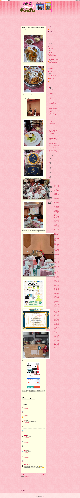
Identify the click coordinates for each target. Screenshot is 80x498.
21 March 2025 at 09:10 (26, 422)
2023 (49, 159)
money (58, 288)
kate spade (58, 265)
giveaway (56, 246)
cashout (55, 213)
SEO (55, 322)
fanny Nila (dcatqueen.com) (27, 464)
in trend (55, 253)
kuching (55, 267)
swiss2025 (58, 334)
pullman (56, 311)
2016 (49, 168)
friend (58, 242)
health (55, 248)
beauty (56, 208)
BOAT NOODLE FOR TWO (52, 69)
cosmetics (55, 218)
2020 (49, 163)
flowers (55, 239)
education (55, 230)
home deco (55, 250)
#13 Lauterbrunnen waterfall (52, 149)
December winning (56, 226)
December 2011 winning (56, 223)
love (58, 272)
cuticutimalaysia (56, 220)
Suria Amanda (25, 455)
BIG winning (56, 208)
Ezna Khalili (25, 435)
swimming (55, 334)
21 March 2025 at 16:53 (26, 447)
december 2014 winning (56, 224)
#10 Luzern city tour (51, 152)
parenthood (55, 304)
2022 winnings (56, 190)
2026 (49, 87)
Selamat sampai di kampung (52, 103)
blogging (55, 210)
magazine (58, 275)
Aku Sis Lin (50, 71)
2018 (49, 166)
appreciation (55, 198)
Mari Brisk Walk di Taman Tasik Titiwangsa (52, 55)
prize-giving (55, 310)
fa (56, 232)
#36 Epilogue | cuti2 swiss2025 (52, 114)
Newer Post (23, 474)
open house (55, 302)
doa (58, 228)
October (51, 92)
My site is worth (50, 43)
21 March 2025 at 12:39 (26, 437)
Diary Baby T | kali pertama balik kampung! (53, 108)
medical (58, 284)
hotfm (54, 251)
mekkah (55, 285)
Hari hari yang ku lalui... (52, 78)
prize (27, 401)
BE (54, 208)
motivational (55, 289)
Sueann (25, 440)
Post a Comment (25, 470)
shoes (58, 327)
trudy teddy (57, 339)
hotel (58, 250)
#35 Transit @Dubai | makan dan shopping (54, 115)
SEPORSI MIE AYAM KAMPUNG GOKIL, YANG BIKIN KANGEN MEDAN (53, 59)
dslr (54, 229)
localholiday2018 (56, 271)
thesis (54, 337)
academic (55, 192)
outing (58, 302)
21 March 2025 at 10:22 (26, 432)
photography (56, 307)
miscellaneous (56, 287)
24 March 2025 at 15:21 (26, 457)
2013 (49, 172)
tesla (57, 336)
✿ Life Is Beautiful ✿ (51, 48)
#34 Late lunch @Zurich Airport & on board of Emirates (53, 117)
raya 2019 (55, 315)
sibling (55, 329)
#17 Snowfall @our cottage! (52, 142)
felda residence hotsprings (56, 237)
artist (54, 202)
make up (55, 276)
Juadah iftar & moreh (51, 110)
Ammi (24, 459)
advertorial (55, 194)
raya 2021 (55, 316)
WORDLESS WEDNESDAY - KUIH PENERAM (53, 72)
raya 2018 (58, 314)
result (58, 319)
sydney (55, 335)
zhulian (57, 347)
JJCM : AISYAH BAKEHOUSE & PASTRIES (52, 76)
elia (58, 230)
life (58, 269)
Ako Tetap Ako (50, 74)
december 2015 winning (56, 225)
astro (56, 202)
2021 (49, 162)
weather (56, 345)
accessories (55, 193)
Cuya (24, 406)
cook (56, 217)
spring (54, 332)
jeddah (58, 257)
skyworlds (55, 330)
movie (58, 289)
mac (57, 273)
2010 (49, 176)
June (50, 97)
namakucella (25, 450)
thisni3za (25, 420)
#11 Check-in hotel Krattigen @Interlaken (54, 151)
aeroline (58, 194)
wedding (58, 345)
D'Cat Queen (50, 58)
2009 (49, 177)
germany (58, 245)
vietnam (55, 343)
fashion (57, 234)
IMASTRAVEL (55, 252)
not (54, 292)
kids (58, 266)
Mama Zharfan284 (51, 29)
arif (56, 201)
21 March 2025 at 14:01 (26, 442)
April (50, 99)
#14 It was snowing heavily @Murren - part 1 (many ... (53, 147)
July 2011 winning (56, 259)
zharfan (55, 347)
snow (56, 331)
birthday (55, 209)
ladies (58, 267)
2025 (49, 88)
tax (56, 336)
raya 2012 (58, 312)
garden (55, 244)
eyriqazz (55, 232)
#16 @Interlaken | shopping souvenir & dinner (53, 143)
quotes (58, 311)
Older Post (44, 474)
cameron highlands (56, 212)
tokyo (56, 337)
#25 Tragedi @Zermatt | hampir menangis (54, 131)
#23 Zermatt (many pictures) (52, 134)
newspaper (55, 291)
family (55, 233)
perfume (58, 306)
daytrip (55, 221)
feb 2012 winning (56, 235)
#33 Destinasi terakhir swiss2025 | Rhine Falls (54, 119)
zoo (58, 347)
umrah (55, 341)
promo (58, 310)
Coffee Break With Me (51, 54)
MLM (54, 288)
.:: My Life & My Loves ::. (52, 81)
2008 (49, 178)
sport (58, 331)
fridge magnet (55, 242)
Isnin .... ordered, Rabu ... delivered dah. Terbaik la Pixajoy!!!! (53, 49)
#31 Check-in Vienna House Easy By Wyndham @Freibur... (53, 123)
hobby (55, 249)
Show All (58, 83)
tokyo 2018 (58, 337)
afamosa (55, 195)
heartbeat (58, 248)
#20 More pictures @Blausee (52, 138)
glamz (58, 246)
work (28, 401)
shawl (56, 327)
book (57, 210)
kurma (57, 267)
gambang (58, 243)
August (50, 94)
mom (56, 288)
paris (54, 305)
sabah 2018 (57, 320)
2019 (49, 164)
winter (55, 346)
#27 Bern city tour (51, 129)
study (58, 333)
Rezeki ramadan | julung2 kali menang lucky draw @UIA (53, 113)
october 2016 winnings (56, 301)
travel (58, 338)
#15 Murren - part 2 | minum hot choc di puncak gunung (54, 145)
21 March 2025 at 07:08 (26, 408)
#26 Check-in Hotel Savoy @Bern (53, 130)
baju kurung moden (57, 207)
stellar (58, 332)
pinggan (58, 308)
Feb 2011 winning (56, 235)
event (24, 401)
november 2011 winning (56, 295)
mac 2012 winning (56, 274)
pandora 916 (55, 303)
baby (54, 206)
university (58, 341)
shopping (58, 328)
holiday (58, 249)
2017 (49, 167)
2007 (49, 180)
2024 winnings (57, 191)
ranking (55, 312)
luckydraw (55, 273)
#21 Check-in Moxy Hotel (52, 137)
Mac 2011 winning (56, 273)
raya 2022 (58, 316)
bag (54, 207)
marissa (57, 279)
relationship (55, 318)
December (51, 89)
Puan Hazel (25, 415)
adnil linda (25, 429)
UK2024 (58, 340)
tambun (55, 336)
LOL (58, 271)
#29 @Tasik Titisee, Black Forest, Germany (53, 126)
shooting (55, 328)
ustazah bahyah (57, 342)
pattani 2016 (55, 306)
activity (58, 193)
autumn (58, 205)
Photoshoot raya (51, 104)
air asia (57, 195)
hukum (58, 251)
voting (58, 343)
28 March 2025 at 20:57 (26, 469)
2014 (49, 171)
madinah (55, 275)
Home (34, 474)
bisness (58, 209)
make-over (58, 276)
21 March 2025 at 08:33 (26, 417)
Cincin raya (50, 111)
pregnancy (55, 309)
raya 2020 (58, 315)
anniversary (55, 197)
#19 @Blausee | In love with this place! (53, 139)
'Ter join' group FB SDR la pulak (53, 105)
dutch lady (57, 229)
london (55, 272)
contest (55, 216)
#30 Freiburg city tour (51, 124)
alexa (58, 195)
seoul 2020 (55, 323)
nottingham (56, 292)
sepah (57, 323)
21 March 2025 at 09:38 (26, 427)
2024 (49, 158)
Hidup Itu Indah (51, 61)
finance (58, 238)
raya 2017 (55, 314)
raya (56, 312)
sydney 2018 (57, 335)
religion (55, 319)
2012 (49, 173)
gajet (56, 243)
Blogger (43, 496)
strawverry (57, 333)
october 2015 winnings (56, 300)
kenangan (55, 266)
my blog (57, 290)
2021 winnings (57, 189)
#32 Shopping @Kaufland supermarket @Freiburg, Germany (53, 121)
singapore (58, 329)
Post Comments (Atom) (27, 476)
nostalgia (58, 291)
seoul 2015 (57, 322)
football (55, 240)
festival (55, 238)
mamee (55, 277)
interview (58, 253)
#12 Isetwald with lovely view (52, 150)
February (51, 155)
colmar (58, 214)
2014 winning (56, 184)
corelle (58, 217)
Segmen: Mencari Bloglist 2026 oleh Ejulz (53, 62)
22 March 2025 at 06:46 (26, 452)
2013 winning (56, 183)
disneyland (57, 228)
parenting (58, 304)
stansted (56, 332)
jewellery (55, 258)
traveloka (55, 339)
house (56, 251)
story (54, 333)
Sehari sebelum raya (51, 102)
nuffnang (55, 296)
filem (56, 238)
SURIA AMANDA (51, 51)
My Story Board (51, 68)
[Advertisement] (40, 17)
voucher (55, 344)
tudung (55, 340)
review (55, 320)
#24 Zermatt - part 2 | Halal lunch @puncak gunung (53, 133)
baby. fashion (57, 206)
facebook (58, 232)
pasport (58, 305)
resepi (57, 319)
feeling (58, 236)
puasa (54, 311)
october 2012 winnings (56, 298)
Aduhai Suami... (50, 52)
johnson (58, 258)
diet (54, 227)
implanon (58, 252)
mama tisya (25, 410)
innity (56, 253)
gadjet (55, 243)
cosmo (58, 218)
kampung (55, 265)
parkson (56, 305)
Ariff (58, 201)
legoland (55, 269)
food (25, 401)
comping (55, 215)
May (50, 98)
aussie (56, 205)
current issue (56, 219)
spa (57, 331)
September (51, 93)
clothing (55, 214)
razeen (55, 317)
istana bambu (55, 254)
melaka (58, 285)
